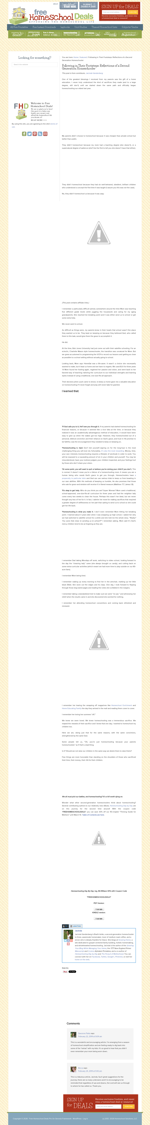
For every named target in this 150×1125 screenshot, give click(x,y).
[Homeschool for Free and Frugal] (72, 34)
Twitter (103, 957)
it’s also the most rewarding (112, 451)
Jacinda (78, 931)
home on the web (82, 960)
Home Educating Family (71, 708)
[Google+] (71, 941)
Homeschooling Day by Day (121, 806)
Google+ (110, 957)
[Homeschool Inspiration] (130, 34)
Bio (66, 926)
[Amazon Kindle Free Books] (51, 34)
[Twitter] (65, 941)
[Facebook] (68, 941)
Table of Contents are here (93, 815)
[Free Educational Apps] (33, 34)
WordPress (77, 1119)
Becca (80, 1068)
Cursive (91, 951)
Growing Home (124, 940)
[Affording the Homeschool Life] (92, 34)
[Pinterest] (68, 944)
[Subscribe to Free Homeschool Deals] (40, 135)
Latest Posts (77, 926)
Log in (85, 1119)
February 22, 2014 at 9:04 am (90, 1036)
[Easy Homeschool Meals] (111, 34)
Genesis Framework (63, 1119)
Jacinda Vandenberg (94, 73)
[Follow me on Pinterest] (34, 135)
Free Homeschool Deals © (51, 14)
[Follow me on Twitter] (29, 135)
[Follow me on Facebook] (24, 135)
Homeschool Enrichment (121, 705)
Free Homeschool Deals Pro (40, 1119)
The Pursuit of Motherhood (112, 954)
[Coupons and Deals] (17, 34)
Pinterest (119, 957)
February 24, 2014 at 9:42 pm (90, 1071)
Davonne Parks (84, 1033)
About (55, 4)
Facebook (96, 957)
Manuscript (79, 951)
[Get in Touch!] (45, 135)
